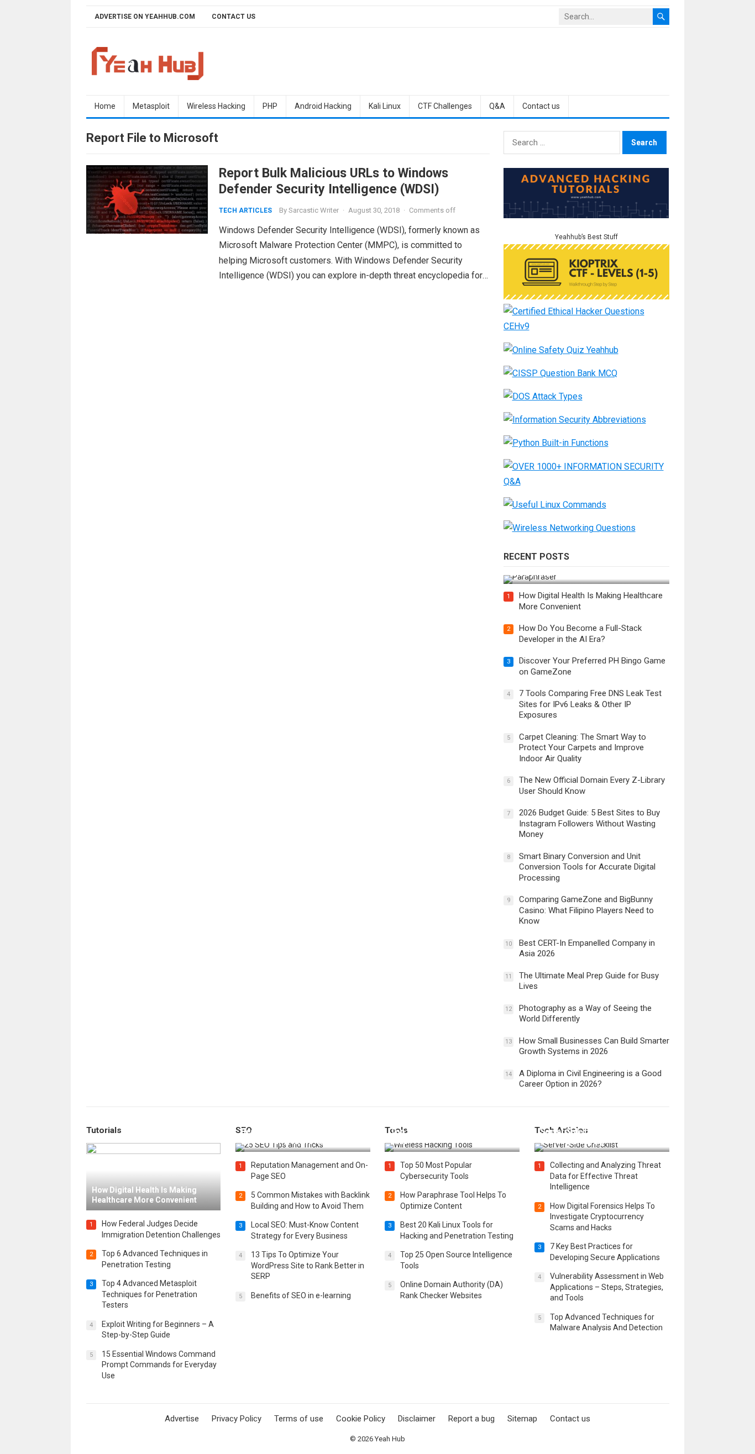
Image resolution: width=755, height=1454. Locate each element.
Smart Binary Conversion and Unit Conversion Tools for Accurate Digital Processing (587, 867)
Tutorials (104, 1130)
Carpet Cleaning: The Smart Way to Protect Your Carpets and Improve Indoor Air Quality (582, 747)
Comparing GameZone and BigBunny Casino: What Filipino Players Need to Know (586, 910)
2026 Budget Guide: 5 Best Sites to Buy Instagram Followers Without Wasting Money (589, 823)
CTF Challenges (445, 106)
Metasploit (151, 106)
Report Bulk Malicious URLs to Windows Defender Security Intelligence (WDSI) (333, 181)
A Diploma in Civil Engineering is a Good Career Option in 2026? (590, 1078)
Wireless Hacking (216, 106)
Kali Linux (385, 106)
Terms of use (298, 1419)
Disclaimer (417, 1419)
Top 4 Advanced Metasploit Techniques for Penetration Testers (149, 1294)
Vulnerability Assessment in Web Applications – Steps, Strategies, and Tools (607, 1287)
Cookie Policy (360, 1419)
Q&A (497, 106)
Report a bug (471, 1419)
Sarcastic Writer (314, 210)
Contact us (233, 16)
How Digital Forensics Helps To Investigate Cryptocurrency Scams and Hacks (602, 1217)
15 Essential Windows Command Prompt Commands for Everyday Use (159, 1365)
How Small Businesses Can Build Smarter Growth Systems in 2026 (594, 1046)
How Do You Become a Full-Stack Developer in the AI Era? (580, 633)
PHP (270, 106)
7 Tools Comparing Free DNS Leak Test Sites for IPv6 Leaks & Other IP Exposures (590, 704)
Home (105, 106)
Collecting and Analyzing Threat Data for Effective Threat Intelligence (605, 1176)
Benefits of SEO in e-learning (301, 1295)
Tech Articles (245, 210)
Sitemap (522, 1419)
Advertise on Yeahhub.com (145, 16)
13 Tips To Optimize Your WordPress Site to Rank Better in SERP (307, 1265)
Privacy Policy (236, 1419)
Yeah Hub (390, 1439)
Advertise (182, 1419)
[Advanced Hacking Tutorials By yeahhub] (586, 215)
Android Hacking (323, 106)
